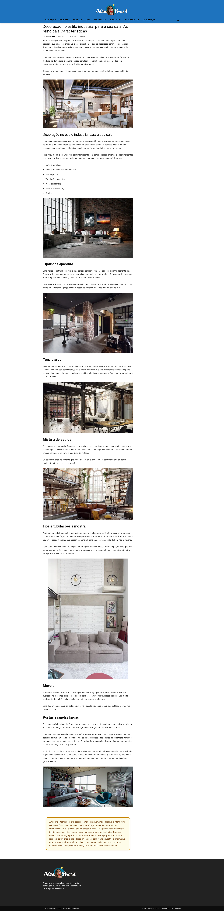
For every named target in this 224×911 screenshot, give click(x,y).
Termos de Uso (167, 908)
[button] (178, 20)
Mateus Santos (51, 36)
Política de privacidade (150, 908)
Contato (178, 908)
